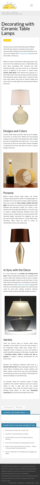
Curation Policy (30, 483)
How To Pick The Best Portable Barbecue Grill (19, 443)
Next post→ (20, 407)
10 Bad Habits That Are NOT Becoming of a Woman (19, 438)
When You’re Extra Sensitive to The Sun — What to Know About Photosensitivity (20, 447)
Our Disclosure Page (25, 53)
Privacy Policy (12, 483)
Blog (37, 483)
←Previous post (7, 407)
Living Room (7, 40)
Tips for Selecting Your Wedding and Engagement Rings (21, 452)
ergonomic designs (24, 284)
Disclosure (21, 483)
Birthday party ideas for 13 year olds (16, 430)
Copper (31, 141)
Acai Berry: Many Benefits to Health (16, 434)
